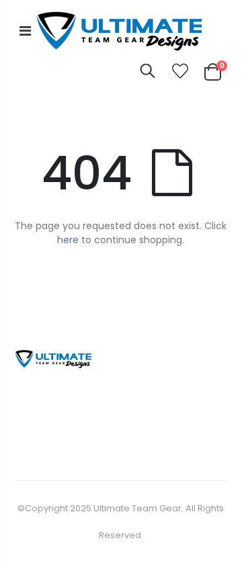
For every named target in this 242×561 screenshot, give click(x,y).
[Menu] (25, 30)
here (68, 240)
